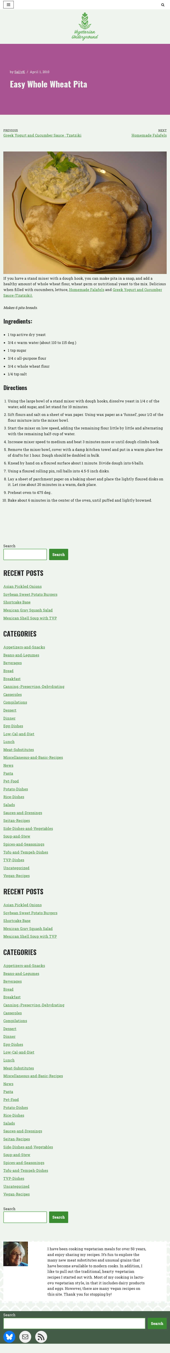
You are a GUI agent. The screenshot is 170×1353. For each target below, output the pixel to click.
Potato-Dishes (15, 789)
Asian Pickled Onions (22, 586)
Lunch (9, 741)
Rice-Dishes (13, 796)
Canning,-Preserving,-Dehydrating (33, 686)
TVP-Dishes (13, 860)
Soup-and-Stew (16, 836)
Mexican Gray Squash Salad (28, 610)
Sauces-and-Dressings (22, 812)
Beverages (12, 662)
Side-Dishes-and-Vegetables (28, 828)
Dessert (9, 710)
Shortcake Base (17, 602)
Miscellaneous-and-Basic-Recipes (33, 757)
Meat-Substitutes (18, 749)
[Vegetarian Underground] (85, 26)
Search (9, 546)
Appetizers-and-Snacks (24, 647)
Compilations (15, 702)
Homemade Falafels (86, 289)
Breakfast (12, 678)
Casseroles (12, 694)
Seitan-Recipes (16, 820)
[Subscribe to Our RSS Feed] (41, 1337)
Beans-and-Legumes (21, 655)
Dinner (9, 718)
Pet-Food (11, 781)
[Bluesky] (9, 1337)
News (8, 765)
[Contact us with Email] (25, 1337)
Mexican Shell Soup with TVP (30, 618)
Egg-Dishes (13, 726)
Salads (9, 804)
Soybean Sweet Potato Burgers (30, 594)
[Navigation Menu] (8, 4)
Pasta (8, 773)
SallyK (19, 72)
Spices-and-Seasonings (23, 844)
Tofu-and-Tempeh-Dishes (25, 852)
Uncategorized (16, 868)
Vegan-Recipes (16, 875)
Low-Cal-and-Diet (18, 734)
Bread (8, 670)
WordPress (101, 1348)
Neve (63, 1348)
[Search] (162, 4)
